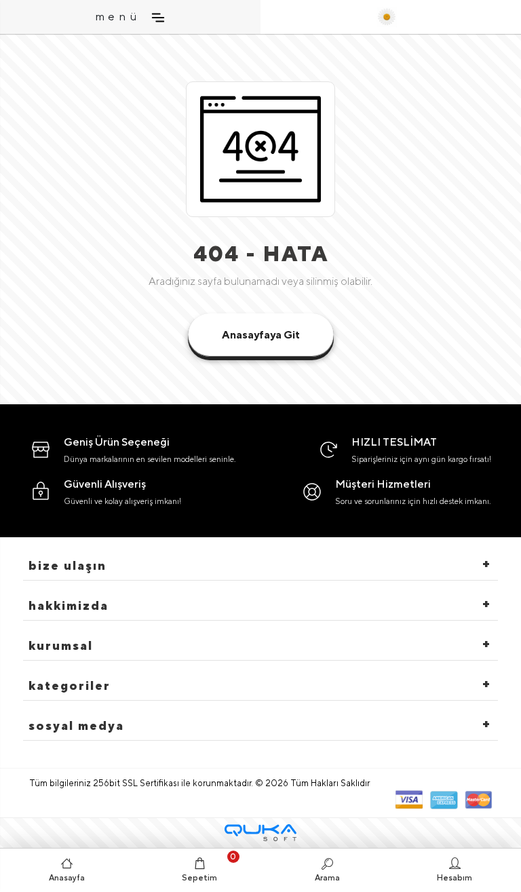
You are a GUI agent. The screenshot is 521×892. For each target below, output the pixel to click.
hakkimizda (68, 605)
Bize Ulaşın (67, 565)
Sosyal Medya (76, 725)
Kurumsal (60, 645)
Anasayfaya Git (261, 334)
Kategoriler (69, 685)
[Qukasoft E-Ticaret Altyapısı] (260, 832)
